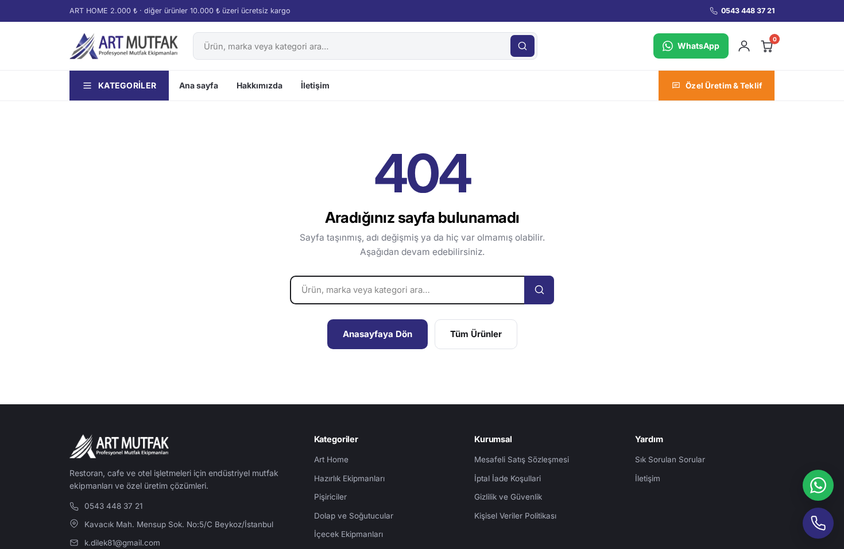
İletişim (315, 85)
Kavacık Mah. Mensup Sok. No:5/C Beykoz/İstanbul (178, 524)
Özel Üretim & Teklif (724, 85)
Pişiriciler (330, 496)
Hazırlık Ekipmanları (349, 478)
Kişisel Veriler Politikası (515, 515)
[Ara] (522, 46)
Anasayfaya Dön (377, 333)
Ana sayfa (198, 85)
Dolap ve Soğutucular (353, 515)
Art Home (331, 459)
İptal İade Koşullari (507, 478)
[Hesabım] (744, 45)
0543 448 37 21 (748, 10)
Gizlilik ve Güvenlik (508, 496)
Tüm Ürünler (476, 333)
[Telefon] (818, 523)
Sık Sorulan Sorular (670, 459)
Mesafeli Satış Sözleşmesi (521, 459)
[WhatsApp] (818, 485)
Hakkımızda (259, 85)
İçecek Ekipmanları (348, 534)
